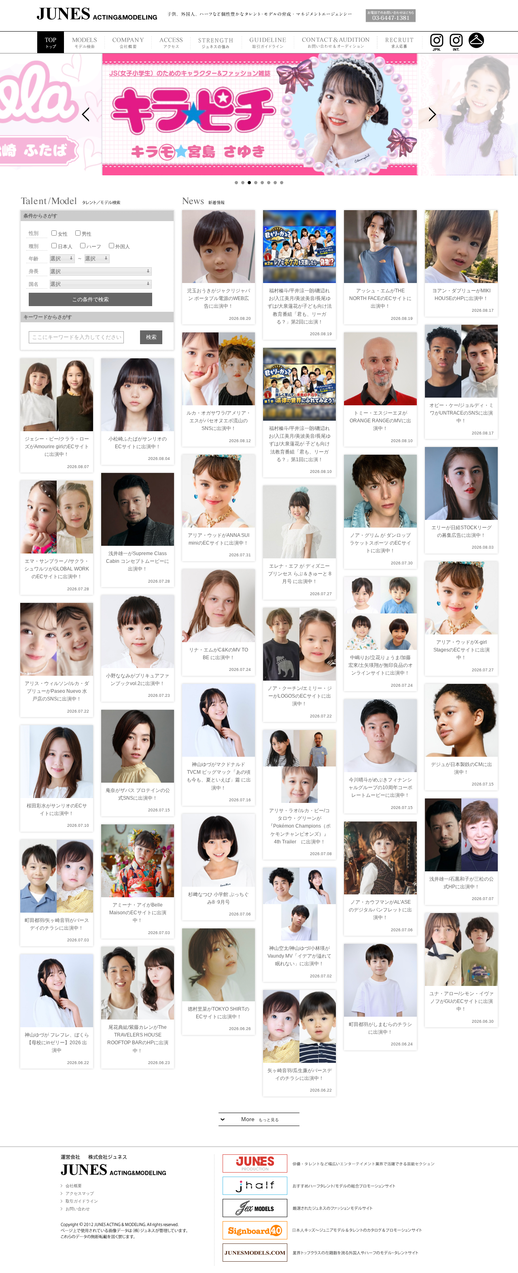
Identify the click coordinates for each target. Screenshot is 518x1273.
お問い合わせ (78, 1209)
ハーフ (94, 246)
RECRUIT (400, 42)
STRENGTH (216, 42)
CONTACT (335, 42)
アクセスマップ (80, 1193)
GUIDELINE (268, 42)
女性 (63, 234)
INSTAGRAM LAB (477, 42)
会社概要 (74, 1186)
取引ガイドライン (82, 1201)
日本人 (65, 246)
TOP (50, 42)
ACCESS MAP (170, 42)
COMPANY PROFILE (127, 42)
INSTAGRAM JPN (435, 42)
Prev (85, 114)
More (260, 1119)
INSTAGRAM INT (457, 42)
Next (432, 114)
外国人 (122, 246)
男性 (86, 234)
